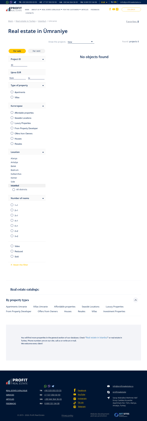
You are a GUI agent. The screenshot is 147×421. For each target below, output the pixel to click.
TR (28, 2)
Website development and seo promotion (99, 415)
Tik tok (81, 402)
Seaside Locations (90, 307)
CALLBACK (131, 9)
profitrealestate (119, 392)
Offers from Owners (48, 311)
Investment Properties (114, 311)
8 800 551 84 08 (52, 403)
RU (89, 2)
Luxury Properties (114, 307)
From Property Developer (18, 311)
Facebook (82, 390)
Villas (94, 311)
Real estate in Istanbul (97, 337)
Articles (84, 9)
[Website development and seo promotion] (122, 415)
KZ (48, 2)
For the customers (71, 9)
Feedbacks (95, 9)
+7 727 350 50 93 (52, 394)
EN (115, 2)
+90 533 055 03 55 (52, 390)
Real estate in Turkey (26, 21)
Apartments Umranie (16, 307)
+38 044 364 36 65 (53, 399)
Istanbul (42, 21)
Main (27, 9)
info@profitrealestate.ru (130, 2)
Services (10, 395)
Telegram (82, 406)
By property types (17, 300)
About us (35, 9)
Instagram (82, 398)
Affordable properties (64, 307)
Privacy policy (67, 415)
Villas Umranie (40, 307)
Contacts (30, 13)
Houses (67, 311)
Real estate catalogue (51, 9)
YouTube (81, 394)
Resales (81, 311)
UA (68, 2)
